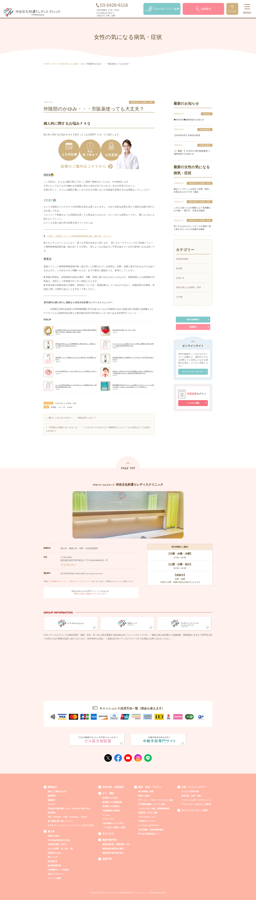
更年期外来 (52, 861)
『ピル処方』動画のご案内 (113, 827)
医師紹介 (51, 800)
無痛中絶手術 (109, 840)
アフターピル (108, 819)
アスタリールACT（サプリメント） (196, 800)
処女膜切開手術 (54, 865)
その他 (179, 297)
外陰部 (53, 407)
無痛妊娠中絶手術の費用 (113, 848)
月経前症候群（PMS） (57, 844)
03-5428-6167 (98, 573)
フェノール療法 (54, 878)
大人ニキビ (108, 833)
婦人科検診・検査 (146, 791)
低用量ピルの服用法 (111, 806)
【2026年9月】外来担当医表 (187, 135)
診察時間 (51, 796)
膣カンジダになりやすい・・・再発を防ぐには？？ (72, 418)
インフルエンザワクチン (148, 825)
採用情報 (51, 812)
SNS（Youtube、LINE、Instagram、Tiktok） (68, 817)
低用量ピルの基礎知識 (112, 802)
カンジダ (61, 407)
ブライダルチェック (147, 817)
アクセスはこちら (68, 564)
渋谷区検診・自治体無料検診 (150, 830)
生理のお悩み (53, 836)
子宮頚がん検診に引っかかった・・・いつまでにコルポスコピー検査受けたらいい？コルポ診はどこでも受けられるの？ (98, 429)
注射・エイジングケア (193, 787)
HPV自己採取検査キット (149, 834)
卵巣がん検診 (144, 796)
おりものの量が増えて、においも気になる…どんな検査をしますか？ (76, 371)
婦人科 (51, 831)
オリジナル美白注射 (190, 791)
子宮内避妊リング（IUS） (113, 823)
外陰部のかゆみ (54, 853)
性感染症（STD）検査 (147, 812)
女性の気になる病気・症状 (141, 102)
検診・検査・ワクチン (150, 787)
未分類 (179, 268)
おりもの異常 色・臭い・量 (60, 848)
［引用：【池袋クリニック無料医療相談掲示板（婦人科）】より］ (79, 236)
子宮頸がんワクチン (147, 821)
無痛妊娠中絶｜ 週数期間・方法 (116, 844)
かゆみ (69, 407)
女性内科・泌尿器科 (113, 787)
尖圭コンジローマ (55, 874)
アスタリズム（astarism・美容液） (196, 804)
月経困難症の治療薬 (111, 810)
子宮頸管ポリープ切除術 (58, 870)
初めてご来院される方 (57, 791)
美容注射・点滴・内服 (191, 796)
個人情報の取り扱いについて (60, 821)
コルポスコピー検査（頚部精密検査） (154, 808)
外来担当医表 (205, 129)
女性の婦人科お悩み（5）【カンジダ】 (124, 330)
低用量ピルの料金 (110, 798)
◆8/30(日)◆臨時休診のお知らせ (189, 119)
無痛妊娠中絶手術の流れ (113, 853)
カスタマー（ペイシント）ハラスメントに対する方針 (71, 825)
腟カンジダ (52, 857)
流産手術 (107, 859)
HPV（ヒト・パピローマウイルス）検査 (155, 800)
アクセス (51, 804)
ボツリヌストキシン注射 (194, 810)
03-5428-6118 (67, 573)
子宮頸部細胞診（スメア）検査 (151, 804)
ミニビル (106, 815)
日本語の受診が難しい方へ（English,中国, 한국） (69, 808)
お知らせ (206, 114)
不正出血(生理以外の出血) (59, 840)
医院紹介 (52, 787)
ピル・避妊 (108, 793)
